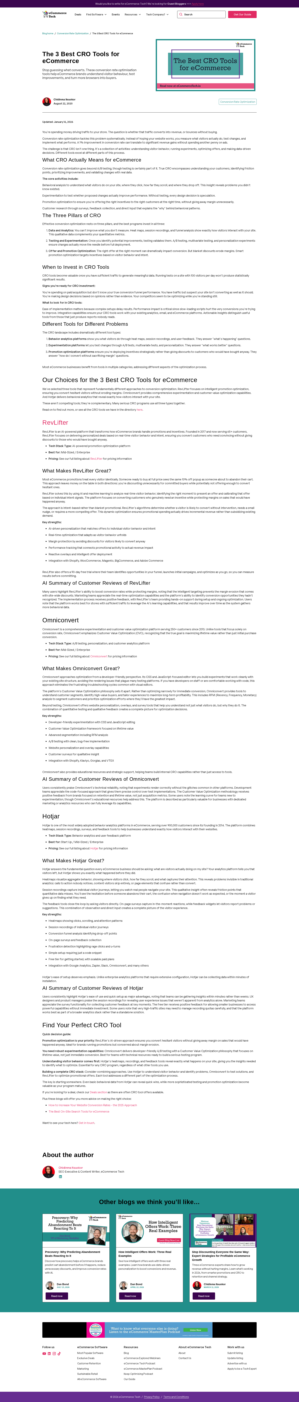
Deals (78, 14)
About (181, 1353)
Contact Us (184, 1358)
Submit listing (235, 1353)
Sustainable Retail (87, 1373)
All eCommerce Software (92, 1379)
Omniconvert (98, 656)
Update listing (235, 1358)
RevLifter (96, 458)
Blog (126, 1353)
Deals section (98, 1092)
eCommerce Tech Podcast (139, 1363)
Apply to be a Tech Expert (242, 1368)
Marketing (83, 1368)
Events (116, 14)
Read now (56, 1296)
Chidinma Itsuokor (71, 1167)
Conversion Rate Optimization (73, 33)
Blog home (47, 33)
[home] (54, 14)
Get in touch (86, 1123)
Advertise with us (237, 1363)
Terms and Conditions (176, 1396)
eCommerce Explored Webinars (142, 1358)
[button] (96, 14)
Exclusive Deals (86, 1358)
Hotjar (94, 848)
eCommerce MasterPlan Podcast (143, 1368)
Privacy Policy (152, 1396)
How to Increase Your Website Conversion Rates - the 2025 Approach (93, 1105)
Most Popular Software (90, 1353)
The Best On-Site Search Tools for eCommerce (79, 1111)
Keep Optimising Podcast (138, 1373)
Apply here (198, 3)
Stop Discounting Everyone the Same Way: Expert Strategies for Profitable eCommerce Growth (221, 1255)
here (139, 409)
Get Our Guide (242, 14)
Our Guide (129, 1379)
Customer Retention (89, 1363)
